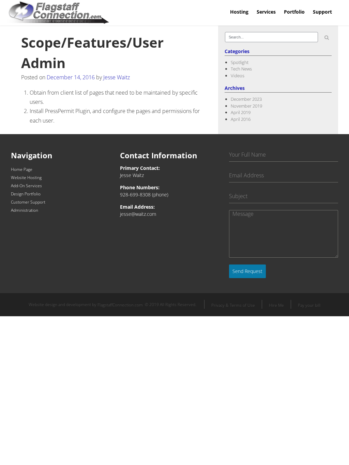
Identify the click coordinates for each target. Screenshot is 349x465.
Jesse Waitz (116, 77)
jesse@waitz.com (138, 214)
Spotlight (239, 62)
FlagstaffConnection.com (120, 305)
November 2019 (246, 106)
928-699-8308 (135, 194)
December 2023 (246, 99)
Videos (237, 76)
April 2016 (241, 119)
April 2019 (241, 112)
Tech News (241, 69)
